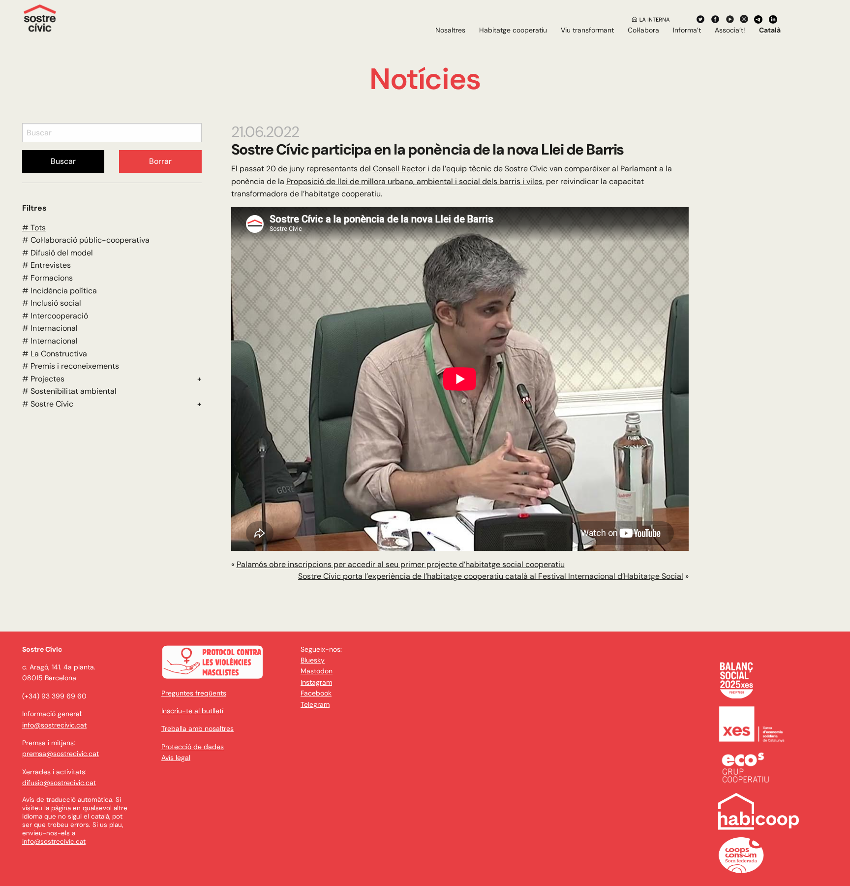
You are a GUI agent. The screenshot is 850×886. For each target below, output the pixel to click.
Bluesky (313, 660)
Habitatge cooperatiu (513, 30)
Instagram (316, 682)
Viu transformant (587, 30)
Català (770, 30)
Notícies (424, 79)
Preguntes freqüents (193, 693)
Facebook (316, 693)
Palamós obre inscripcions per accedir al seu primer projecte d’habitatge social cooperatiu (401, 564)
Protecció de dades (192, 746)
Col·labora (643, 30)
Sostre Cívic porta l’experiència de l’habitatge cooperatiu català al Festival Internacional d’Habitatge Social (490, 576)
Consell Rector (399, 168)
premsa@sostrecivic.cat (60, 753)
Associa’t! (730, 30)
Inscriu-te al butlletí (192, 710)
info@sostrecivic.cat (54, 725)
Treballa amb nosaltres (197, 728)
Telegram (315, 704)
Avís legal (175, 757)
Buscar (63, 161)
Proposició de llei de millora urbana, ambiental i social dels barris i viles (414, 181)
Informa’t (687, 30)
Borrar (160, 161)
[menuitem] (450, 30)
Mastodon (317, 670)
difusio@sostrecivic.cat (59, 782)
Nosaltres (450, 30)
